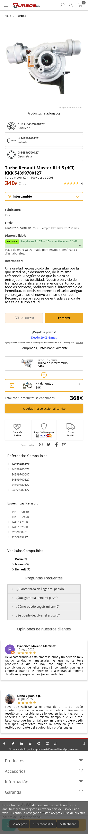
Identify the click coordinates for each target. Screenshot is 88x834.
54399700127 (20, 479)
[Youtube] (47, 743)
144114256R (19, 522)
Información (16, 781)
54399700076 (20, 469)
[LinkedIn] (21, 743)
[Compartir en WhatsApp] (41, 444)
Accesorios (15, 771)
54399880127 (20, 485)
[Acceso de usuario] (71, 5)
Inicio (7, 16)
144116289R (19, 527)
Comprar (64, 318)
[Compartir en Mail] (64, 444)
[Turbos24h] (26, 5)
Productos (14, 760)
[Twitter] (13, 743)
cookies (26, 805)
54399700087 (20, 474)
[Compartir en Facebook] (57, 444)
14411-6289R (20, 517)
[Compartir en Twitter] (49, 444)
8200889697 (19, 537)
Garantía (13, 792)
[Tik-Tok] (56, 743)
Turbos (21, 16)
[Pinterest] (38, 743)
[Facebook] (4, 743)
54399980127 (20, 490)
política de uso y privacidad (21, 817)
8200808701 (19, 532)
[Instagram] (30, 743)
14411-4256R (20, 512)
